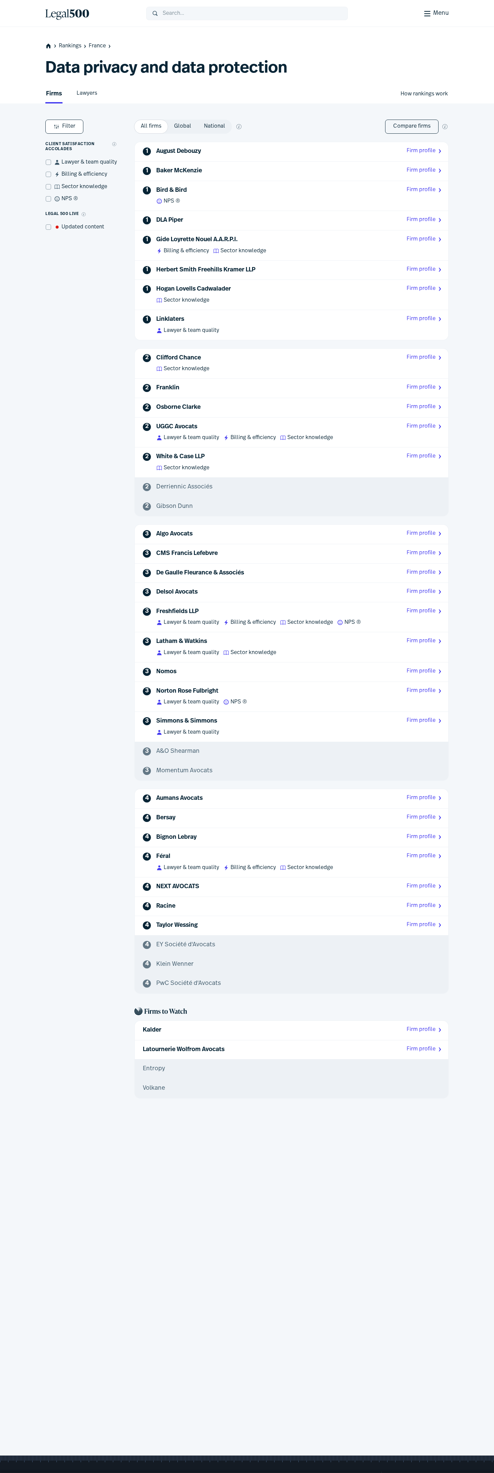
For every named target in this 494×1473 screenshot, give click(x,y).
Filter (68, 126)
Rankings (70, 46)
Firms (54, 94)
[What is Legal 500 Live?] (83, 214)
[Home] (90, 13)
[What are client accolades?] (114, 144)
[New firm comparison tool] (445, 126)
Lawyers (87, 93)
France (97, 46)
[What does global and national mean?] (239, 126)
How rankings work (424, 94)
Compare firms (411, 126)
